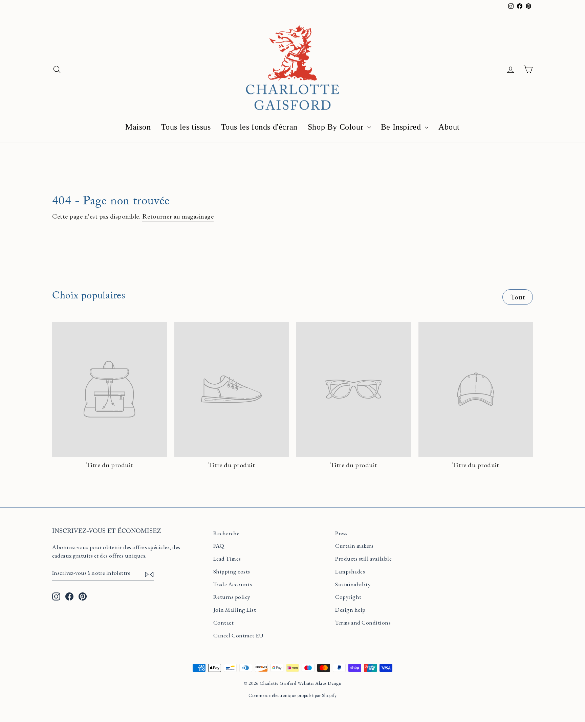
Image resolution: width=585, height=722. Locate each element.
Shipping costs (231, 571)
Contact (223, 622)
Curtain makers (354, 545)
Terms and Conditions (363, 622)
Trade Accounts (232, 584)
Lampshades (350, 571)
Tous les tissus (186, 126)
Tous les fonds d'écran (259, 126)
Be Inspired (402, 126)
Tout (518, 297)
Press (341, 533)
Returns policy (231, 597)
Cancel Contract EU (238, 635)
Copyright (348, 597)
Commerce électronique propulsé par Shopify (292, 695)
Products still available (363, 558)
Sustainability (352, 584)
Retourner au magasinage (178, 216)
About (449, 126)
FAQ (218, 545)
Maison (138, 126)
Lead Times (227, 558)
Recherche (226, 533)
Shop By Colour (337, 126)
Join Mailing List (234, 609)
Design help (350, 609)
